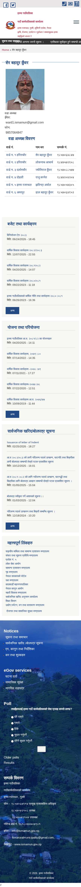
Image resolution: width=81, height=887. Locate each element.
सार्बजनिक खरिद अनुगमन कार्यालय (22, 596)
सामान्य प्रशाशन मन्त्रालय (18, 567)
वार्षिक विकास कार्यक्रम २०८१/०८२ (23, 265)
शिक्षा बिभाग (11, 600)
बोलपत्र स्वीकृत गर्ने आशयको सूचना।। (25, 496)
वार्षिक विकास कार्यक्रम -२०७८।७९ (24, 369)
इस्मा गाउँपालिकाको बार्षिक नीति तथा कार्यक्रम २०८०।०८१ (35, 295)
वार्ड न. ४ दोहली (14, 177)
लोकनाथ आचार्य (44, 162)
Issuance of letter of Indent (23, 442)
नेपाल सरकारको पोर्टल (16, 576)
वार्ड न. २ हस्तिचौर (16, 162)
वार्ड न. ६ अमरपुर (15, 192)
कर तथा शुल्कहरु (15, 655)
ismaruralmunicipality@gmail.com (33, 837)
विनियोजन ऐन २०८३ (17, 235)
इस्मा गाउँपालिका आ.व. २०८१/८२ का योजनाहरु (29, 338)
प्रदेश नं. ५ (11, 559)
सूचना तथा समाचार (16, 637)
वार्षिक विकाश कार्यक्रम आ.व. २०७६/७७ (26, 399)
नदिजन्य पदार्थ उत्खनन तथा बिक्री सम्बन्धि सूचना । (31, 511)
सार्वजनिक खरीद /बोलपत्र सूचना (24, 643)
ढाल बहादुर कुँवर (44, 192)
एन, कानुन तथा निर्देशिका (19, 649)
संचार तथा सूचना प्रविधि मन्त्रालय (22, 555)
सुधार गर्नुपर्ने (20, 734)
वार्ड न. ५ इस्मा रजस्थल (19, 184)
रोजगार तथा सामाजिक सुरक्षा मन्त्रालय (24, 611)
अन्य (12, 310)
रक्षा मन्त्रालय (12, 580)
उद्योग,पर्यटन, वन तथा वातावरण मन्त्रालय (25, 604)
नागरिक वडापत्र (14, 688)
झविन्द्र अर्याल (43, 184)
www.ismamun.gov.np (27, 844)
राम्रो (17, 722)
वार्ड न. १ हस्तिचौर (16, 155)
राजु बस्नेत (41, 177)
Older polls (11, 757)
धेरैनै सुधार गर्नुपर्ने (23, 740)
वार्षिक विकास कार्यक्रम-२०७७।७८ (23, 384)
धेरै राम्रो (18, 716)
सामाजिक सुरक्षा (14, 682)
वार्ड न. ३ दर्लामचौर (16, 169)
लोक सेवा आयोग (13, 563)
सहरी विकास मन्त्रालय (16, 592)
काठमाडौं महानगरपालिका (17, 584)
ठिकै (16, 728)
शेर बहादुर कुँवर (44, 155)
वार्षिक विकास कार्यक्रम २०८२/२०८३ (24, 250)
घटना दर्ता (11, 676)
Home (5, 49)
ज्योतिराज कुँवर (44, 169)
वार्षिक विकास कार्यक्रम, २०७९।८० (24, 353)
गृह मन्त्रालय (12, 571)
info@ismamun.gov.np (25, 830)
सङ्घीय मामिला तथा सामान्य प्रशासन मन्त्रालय (27, 551)
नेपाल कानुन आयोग (14, 588)
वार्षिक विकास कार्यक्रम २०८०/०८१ (23, 280)
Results (9, 762)
